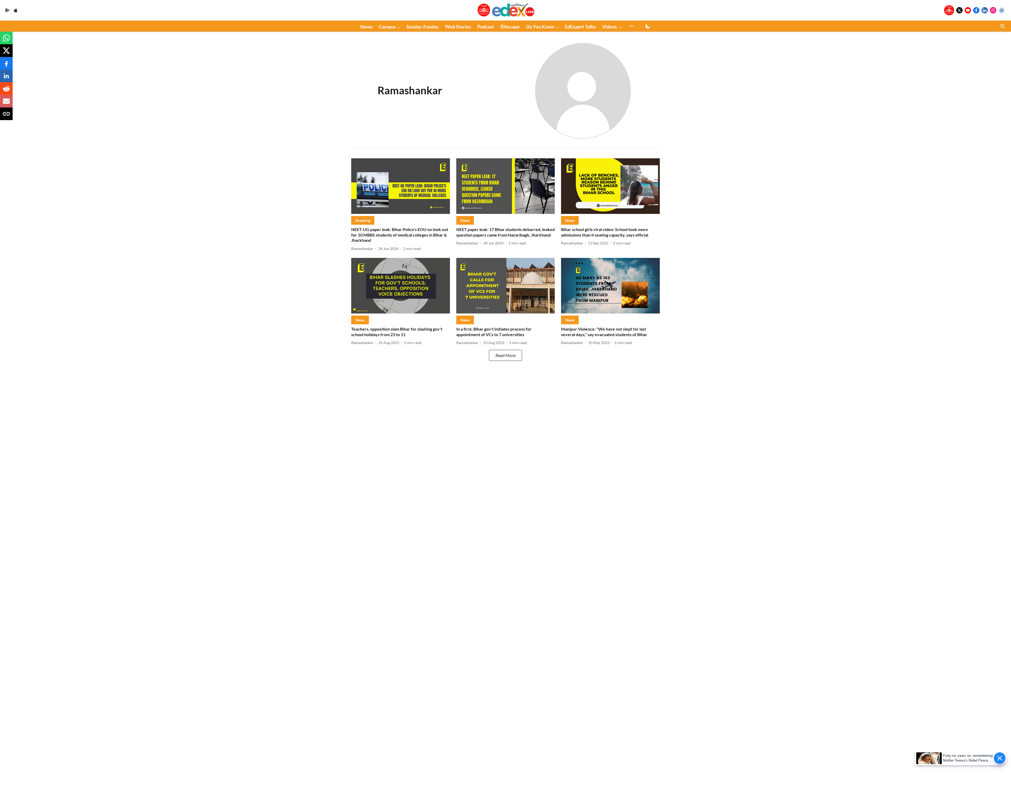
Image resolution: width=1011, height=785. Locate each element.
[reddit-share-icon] (6, 91)
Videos (609, 27)
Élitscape (510, 27)
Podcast (485, 27)
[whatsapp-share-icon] (6, 40)
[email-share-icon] (6, 103)
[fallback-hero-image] (400, 186)
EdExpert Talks (580, 27)
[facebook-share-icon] (6, 65)
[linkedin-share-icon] (6, 78)
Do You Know (540, 27)
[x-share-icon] (6, 53)
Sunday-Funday (422, 27)
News (366, 27)
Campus (387, 27)
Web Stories (458, 27)
